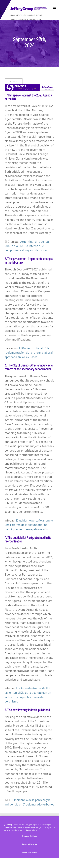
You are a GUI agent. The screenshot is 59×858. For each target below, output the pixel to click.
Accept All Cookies (29, 852)
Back (14, 81)
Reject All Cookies (29, 844)
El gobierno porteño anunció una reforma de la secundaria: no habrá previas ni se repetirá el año (29, 524)
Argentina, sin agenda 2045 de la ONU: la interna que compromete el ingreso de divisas (27, 246)
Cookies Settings (29, 836)
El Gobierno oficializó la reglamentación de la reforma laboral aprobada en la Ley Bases (29, 352)
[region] (29, 837)
